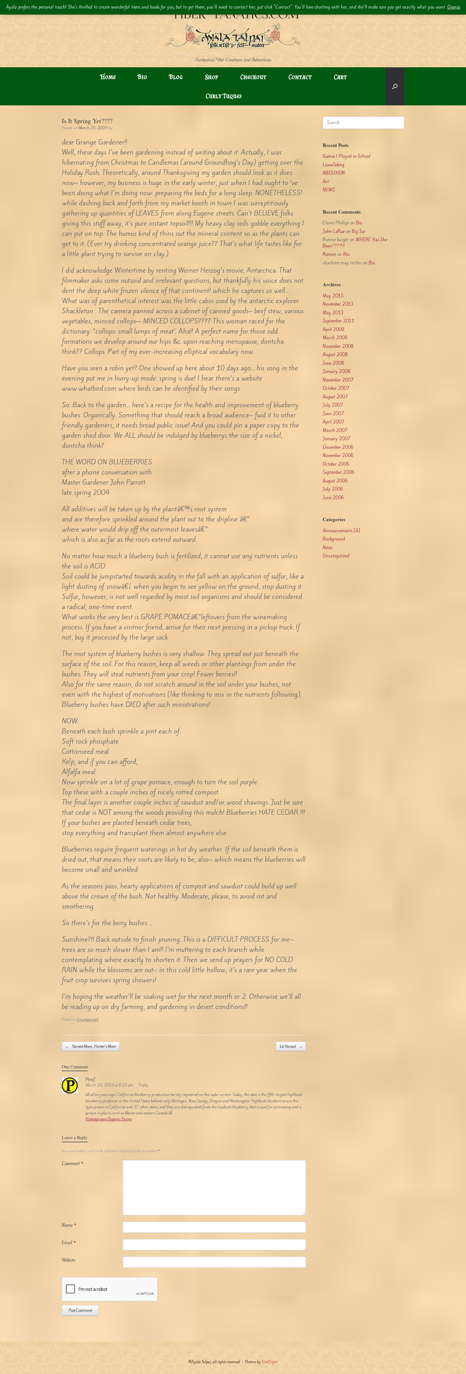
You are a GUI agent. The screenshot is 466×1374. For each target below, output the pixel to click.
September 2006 (338, 472)
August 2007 (335, 397)
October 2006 (336, 464)
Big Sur (359, 232)
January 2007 (336, 439)
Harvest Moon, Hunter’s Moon (90, 1046)
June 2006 (333, 498)
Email (69, 1243)
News (327, 548)
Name (69, 1225)
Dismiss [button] (453, 7)
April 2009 (333, 330)
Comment (72, 1164)
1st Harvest (290, 1046)
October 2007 (336, 388)
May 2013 (333, 313)
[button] (394, 86)
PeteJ (90, 1080)
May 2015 (333, 296)
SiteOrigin (270, 1361)
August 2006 (335, 481)
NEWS (329, 190)
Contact (300, 77)
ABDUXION (334, 173)
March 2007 (335, 431)
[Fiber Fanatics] (233, 28)
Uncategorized (87, 1019)
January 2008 (336, 371)
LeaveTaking (333, 165)
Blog (176, 77)
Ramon (329, 254)
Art (326, 182)
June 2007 (333, 414)
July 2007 (333, 405)
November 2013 (338, 304)
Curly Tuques (224, 96)
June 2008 (333, 363)
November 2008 (338, 346)
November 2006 (338, 456)
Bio (142, 77)
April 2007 (333, 422)
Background (334, 539)
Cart (340, 77)
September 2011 (338, 321)
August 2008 (335, 355)
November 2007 (338, 380)
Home (108, 77)
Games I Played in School (346, 156)
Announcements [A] (341, 531)
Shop (211, 77)
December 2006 (338, 447)
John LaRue (334, 232)
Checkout (253, 77)
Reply (143, 1085)
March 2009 (335, 338)
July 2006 (333, 489)
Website (68, 1260)
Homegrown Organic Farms (109, 1119)
